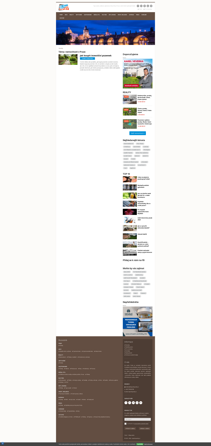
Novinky (61, 48)
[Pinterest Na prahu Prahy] (151, 6)
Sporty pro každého (64, 393)
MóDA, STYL (97, 14)
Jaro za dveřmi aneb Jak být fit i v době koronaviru (144, 195)
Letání (79, 399)
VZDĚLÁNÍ (143, 14)
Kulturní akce (98, 351)
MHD (66, 399)
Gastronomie (63, 366)
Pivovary (93, 368)
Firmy (60, 343)
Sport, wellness (64, 391)
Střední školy (63, 411)
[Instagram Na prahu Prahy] (141, 6)
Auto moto (72, 399)
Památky (85, 380)
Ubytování (62, 361)
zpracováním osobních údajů (141, 423)
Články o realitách (72, 357)
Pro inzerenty (148, 9)
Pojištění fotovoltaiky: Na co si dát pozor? (144, 203)
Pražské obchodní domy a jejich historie (145, 251)
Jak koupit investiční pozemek (96, 55)
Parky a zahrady (93, 380)
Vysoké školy (71, 411)
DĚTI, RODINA (112, 14)
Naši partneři (129, 353)
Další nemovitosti (137, 133)
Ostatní (61, 415)
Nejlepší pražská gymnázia (143, 186)
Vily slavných (63, 380)
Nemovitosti (63, 357)
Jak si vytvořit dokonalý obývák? (144, 227)
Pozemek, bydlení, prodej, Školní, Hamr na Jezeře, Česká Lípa (145, 122)
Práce (60, 403)
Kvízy (78, 411)
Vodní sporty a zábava (77, 393)
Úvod (140, 9)
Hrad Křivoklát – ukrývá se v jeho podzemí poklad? (143, 244)
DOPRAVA (131, 14)
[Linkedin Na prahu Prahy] (148, 6)
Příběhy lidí (77, 417)
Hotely (61, 363)
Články (61, 345)
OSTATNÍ (62, 18)
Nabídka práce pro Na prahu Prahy (73, 405)
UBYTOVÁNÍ (79, 14)
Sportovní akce (77, 351)
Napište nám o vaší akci (65, 351)
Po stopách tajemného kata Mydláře (143, 211)
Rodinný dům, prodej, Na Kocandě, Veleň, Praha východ (145, 97)
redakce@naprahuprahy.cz (132, 387)
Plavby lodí (91, 399)
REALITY (72, 14)
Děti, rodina (62, 386)
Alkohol (67, 368)
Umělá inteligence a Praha (66, 417)
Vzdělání (61, 409)
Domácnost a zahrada (84, 357)
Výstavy (61, 382)
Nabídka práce (129, 347)
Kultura (61, 378)
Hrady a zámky (77, 380)
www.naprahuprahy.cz (131, 391)
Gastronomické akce (88, 351)
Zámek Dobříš (142, 234)
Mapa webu (131, 435)
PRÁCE (137, 14)
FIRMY (61, 14)
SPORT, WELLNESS (122, 14)
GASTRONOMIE (88, 14)
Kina (101, 380)
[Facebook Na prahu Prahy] (138, 6)
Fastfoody (86, 368)
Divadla (106, 380)
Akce (60, 349)
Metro (84, 399)
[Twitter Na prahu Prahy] (144, 6)
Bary (80, 368)
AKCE (66, 14)
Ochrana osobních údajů (132, 355)
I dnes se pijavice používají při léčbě (144, 178)
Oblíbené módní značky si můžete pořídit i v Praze (72, 374)
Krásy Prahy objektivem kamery (102, 417)
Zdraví (75, 388)
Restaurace (74, 368)
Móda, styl (62, 372)
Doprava (61, 397)
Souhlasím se (137, 423)
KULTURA (104, 14)
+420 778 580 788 (130, 389)
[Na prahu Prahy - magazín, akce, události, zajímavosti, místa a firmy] (64, 8)
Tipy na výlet (68, 388)
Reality (61, 355)
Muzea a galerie (114, 380)
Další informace (148, 444)
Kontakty (128, 351)
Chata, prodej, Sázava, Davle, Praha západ (144, 110)
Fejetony (90, 417)
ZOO (67, 382)
